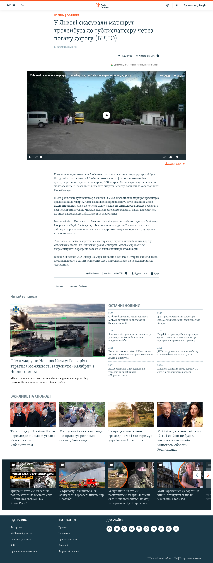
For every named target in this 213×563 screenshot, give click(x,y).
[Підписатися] (176, 529)
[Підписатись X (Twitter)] (124, 529)
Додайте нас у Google (195, 5)
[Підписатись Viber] (146, 529)
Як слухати (16, 527)
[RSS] (161, 529)
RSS (12, 545)
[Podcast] (169, 529)
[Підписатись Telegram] (154, 529)
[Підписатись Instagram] (139, 529)
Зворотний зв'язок (68, 551)
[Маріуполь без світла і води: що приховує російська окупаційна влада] (82, 414)
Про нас (62, 527)
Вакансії (63, 545)
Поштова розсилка (20, 539)
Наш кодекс (65, 533)
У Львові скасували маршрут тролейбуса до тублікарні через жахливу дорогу (80, 75)
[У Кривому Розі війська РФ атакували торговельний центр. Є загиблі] (82, 475)
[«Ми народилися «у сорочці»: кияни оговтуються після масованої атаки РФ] (180, 475)
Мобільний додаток (21, 533)
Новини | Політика (66, 15)
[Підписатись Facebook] (109, 529)
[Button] (125, 56)
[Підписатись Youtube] (132, 529)
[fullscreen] (183, 157)
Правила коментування (23, 551)
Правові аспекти (67, 539)
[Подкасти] (167, 5)
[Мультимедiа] (177, 5)
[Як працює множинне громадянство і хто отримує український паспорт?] (131, 414)
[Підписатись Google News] (117, 529)
